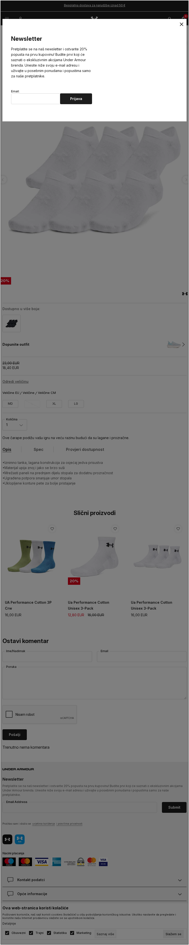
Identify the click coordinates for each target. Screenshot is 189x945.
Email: (15, 91)
